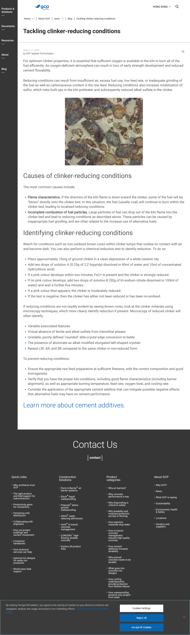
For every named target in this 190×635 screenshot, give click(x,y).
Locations (161, 518)
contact (94, 458)
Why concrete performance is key (118, 495)
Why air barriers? (117, 488)
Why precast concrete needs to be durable (119, 560)
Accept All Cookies (141, 627)
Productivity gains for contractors (22, 506)
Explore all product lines (71, 547)
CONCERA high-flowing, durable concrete (70, 538)
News (159, 491)
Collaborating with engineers (23, 523)
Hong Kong (160, 6)
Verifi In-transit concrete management (69, 527)
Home (27, 18)
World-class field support (22, 570)
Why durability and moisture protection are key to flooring (118, 513)
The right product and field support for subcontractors (24, 496)
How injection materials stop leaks (119, 523)
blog (70, 18)
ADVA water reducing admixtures (72, 517)
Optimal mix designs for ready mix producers (24, 560)
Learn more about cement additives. (75, 405)
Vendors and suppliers (162, 525)
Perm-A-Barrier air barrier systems (71, 489)
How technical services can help (22, 551)
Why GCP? (161, 485)
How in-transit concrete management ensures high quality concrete (119, 536)
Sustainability (163, 503)
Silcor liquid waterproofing (68, 498)
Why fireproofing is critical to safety (118, 504)
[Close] (184, 617)
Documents (8, 26)
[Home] (43, 10)
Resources (7, 40)
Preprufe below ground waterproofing (69, 507)
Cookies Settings (141, 608)
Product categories (113, 478)
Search (177, 7)
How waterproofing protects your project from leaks (119, 595)
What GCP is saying (166, 497)
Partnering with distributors (21, 514)
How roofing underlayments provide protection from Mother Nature (119, 583)
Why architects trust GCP (24, 486)
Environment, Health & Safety (166, 511)
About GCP (44, 18)
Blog (4, 69)
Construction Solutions (67, 478)
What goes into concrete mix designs (116, 570)
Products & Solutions (7, 10)
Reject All (142, 617)
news (57, 18)
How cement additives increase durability (118, 549)
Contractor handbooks (19, 542)
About (5, 54)
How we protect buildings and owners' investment (23, 532)
